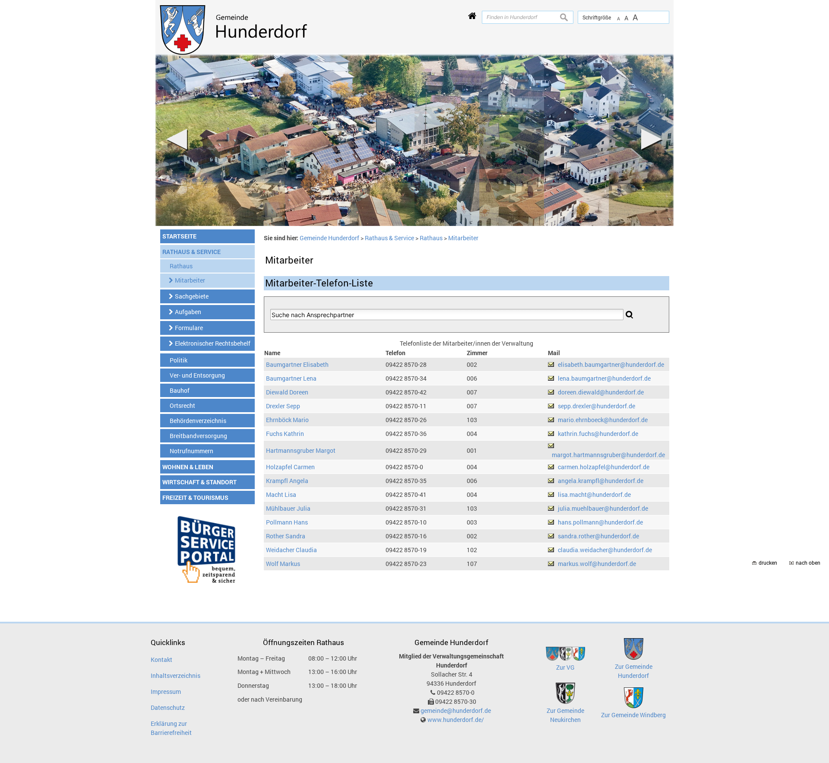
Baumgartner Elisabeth (297, 364)
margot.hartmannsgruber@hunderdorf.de (608, 455)
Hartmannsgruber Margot (300, 450)
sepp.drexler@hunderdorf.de (596, 406)
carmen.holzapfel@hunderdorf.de (603, 467)
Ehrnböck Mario (287, 420)
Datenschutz (168, 707)
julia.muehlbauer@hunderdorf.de (603, 508)
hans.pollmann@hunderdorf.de (600, 522)
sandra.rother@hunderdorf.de (598, 536)
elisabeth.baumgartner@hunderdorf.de (611, 364)
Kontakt (161, 659)
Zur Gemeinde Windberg (633, 715)
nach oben (808, 563)
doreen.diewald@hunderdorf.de (601, 392)
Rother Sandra (285, 536)
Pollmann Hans (287, 522)
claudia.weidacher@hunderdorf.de (605, 550)
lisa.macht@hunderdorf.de (594, 494)
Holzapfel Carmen (290, 467)
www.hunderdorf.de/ (455, 719)
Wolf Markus (283, 564)
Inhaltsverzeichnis (175, 675)
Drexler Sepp (283, 406)
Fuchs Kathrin (285, 433)
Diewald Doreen (287, 392)
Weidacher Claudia (291, 550)
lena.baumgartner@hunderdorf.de (604, 378)
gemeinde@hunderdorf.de (456, 710)
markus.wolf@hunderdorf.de (597, 564)
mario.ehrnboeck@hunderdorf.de (603, 420)
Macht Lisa (281, 494)
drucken (768, 563)
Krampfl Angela (287, 481)
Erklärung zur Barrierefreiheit (171, 728)
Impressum (166, 691)
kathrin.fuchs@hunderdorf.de (598, 433)
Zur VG (565, 667)
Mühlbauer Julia (288, 508)
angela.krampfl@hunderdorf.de (600, 481)
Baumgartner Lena (291, 378)
